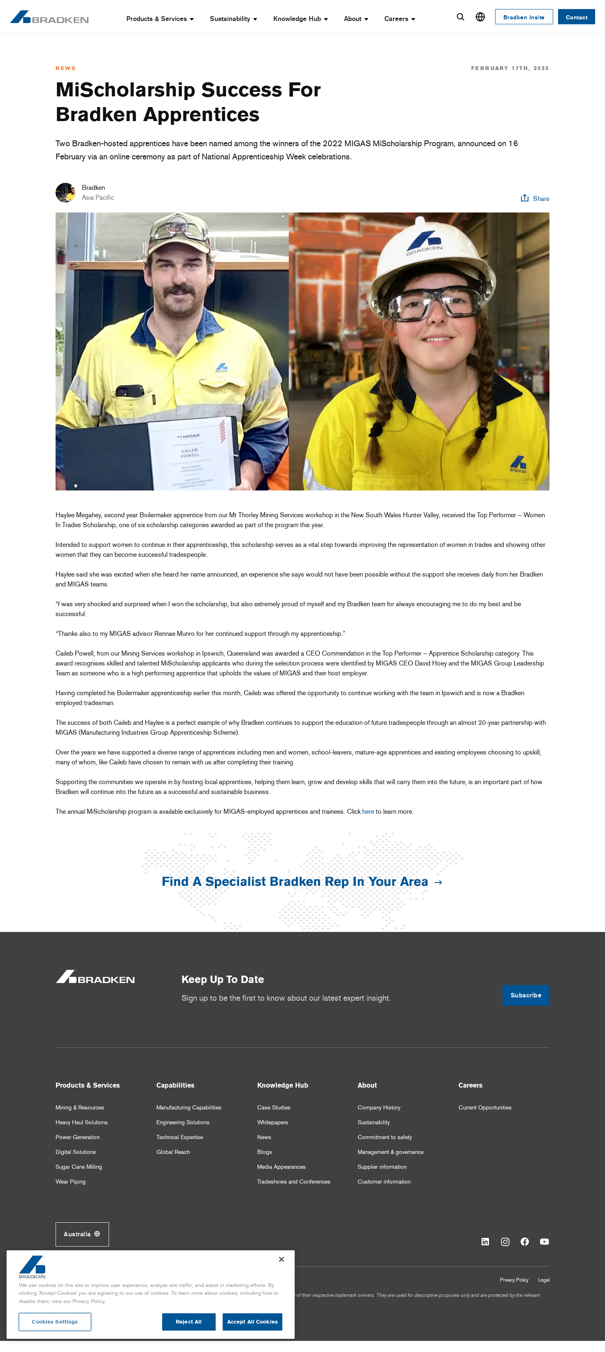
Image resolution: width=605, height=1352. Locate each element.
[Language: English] (480, 16)
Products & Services (156, 19)
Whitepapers (272, 1122)
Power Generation (78, 1137)
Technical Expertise (179, 1137)
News (264, 1137)
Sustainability (230, 19)
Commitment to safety (385, 1137)
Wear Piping (71, 1181)
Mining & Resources (80, 1107)
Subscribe (526, 995)
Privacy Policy (514, 1280)
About (352, 19)
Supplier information (382, 1166)
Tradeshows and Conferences (293, 1181)
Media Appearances (281, 1166)
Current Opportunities (485, 1107)
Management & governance (391, 1152)
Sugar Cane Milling (79, 1166)
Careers (396, 19)
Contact (577, 17)
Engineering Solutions (182, 1122)
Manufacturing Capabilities (188, 1107)
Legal (543, 1280)
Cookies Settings (55, 1322)
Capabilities (175, 1085)
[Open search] (460, 17)
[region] (151, 1294)
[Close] (281, 1259)
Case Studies (274, 1107)
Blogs (264, 1152)
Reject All (189, 1322)
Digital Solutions (76, 1152)
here (368, 811)
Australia (77, 1234)
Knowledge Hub (297, 19)
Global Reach (173, 1152)
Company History (379, 1107)
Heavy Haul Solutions (82, 1122)
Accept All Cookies (252, 1322)
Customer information (384, 1181)
